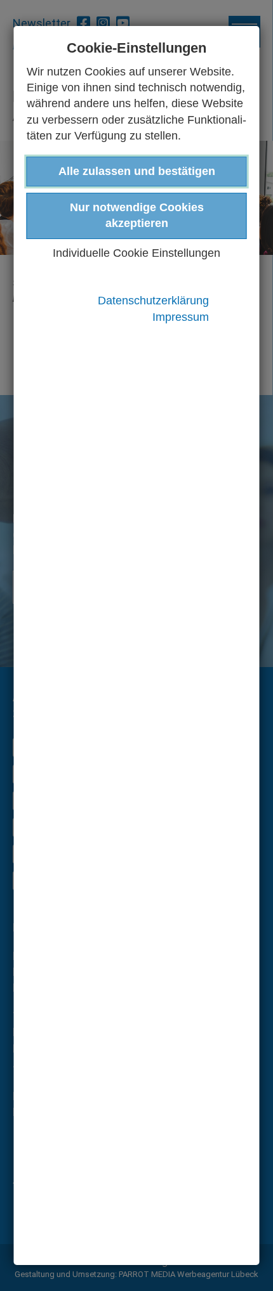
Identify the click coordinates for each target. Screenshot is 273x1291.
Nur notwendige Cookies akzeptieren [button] (137, 215)
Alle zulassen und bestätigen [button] (136, 171)
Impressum (180, 317)
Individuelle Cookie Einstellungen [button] (136, 253)
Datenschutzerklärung (153, 300)
